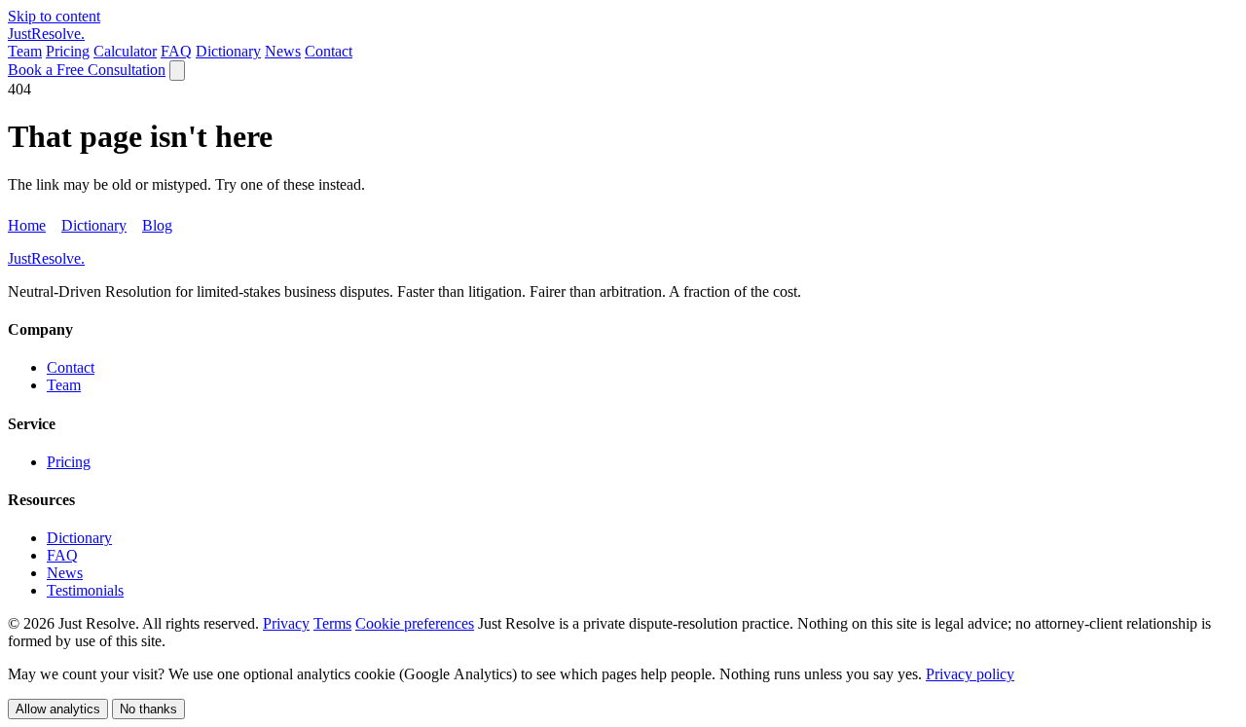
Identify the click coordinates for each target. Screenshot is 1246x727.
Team (25, 51)
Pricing (68, 51)
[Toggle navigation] (177, 70)
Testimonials (85, 590)
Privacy (286, 623)
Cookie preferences (414, 623)
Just (46, 33)
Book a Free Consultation (86, 69)
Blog (157, 225)
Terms (332, 623)
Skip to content (54, 16)
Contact (328, 51)
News (283, 51)
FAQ (176, 51)
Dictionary (228, 51)
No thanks (148, 709)
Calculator (125, 51)
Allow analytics (58, 709)
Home (27, 225)
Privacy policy (970, 674)
